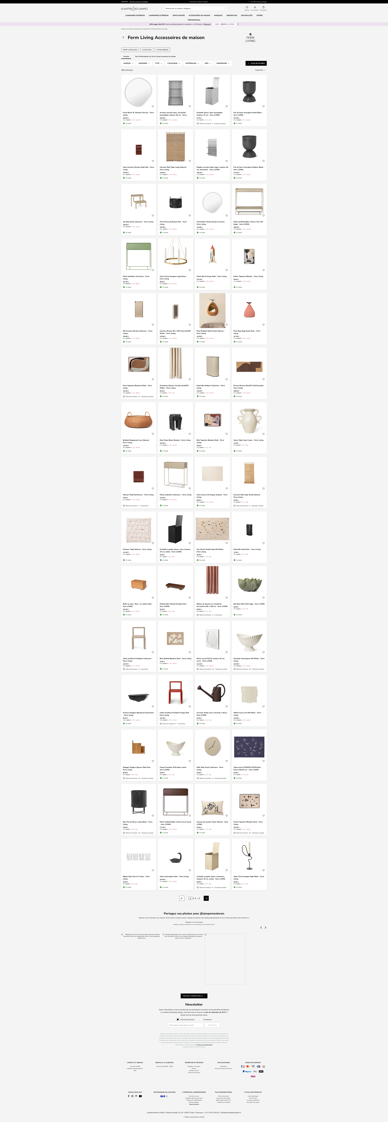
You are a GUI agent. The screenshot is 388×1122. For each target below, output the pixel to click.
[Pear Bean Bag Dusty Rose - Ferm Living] (249, 319)
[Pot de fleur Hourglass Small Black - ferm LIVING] (249, 100)
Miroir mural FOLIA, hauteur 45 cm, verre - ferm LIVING (211, 659)
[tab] (128, 63)
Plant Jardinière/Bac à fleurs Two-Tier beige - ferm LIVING (248, 223)
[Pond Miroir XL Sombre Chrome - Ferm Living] (138, 100)
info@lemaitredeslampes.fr (135, 1068)
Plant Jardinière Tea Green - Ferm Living (136, 277)
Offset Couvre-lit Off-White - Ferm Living (247, 714)
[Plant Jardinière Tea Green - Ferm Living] (138, 264)
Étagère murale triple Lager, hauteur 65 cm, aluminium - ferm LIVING (212, 168)
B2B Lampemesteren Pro (223, 1100)
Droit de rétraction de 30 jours (223, 1068)
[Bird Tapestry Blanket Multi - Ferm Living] (212, 428)
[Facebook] (128, 1096)
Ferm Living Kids (130, 50)
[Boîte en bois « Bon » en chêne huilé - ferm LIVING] (138, 592)
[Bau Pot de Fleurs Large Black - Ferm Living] (138, 809)
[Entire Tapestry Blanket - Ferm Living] (249, 264)
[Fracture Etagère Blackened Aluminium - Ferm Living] (138, 700)
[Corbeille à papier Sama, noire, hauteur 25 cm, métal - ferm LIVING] (175, 537)
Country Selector (194, 1104)
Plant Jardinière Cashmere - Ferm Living (175, 495)
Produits (126, 56)
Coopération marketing (223, 1102)
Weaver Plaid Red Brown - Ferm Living (138, 495)
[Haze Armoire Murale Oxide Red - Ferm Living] (138, 155)
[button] (153, 106)
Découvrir (207, 24)
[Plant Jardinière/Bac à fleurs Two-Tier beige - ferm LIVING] (249, 209)
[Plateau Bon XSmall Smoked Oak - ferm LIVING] (175, 592)
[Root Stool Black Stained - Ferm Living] (175, 428)
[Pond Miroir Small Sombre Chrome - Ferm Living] (212, 209)
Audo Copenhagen (253, 1096)
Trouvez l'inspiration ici (193, 996)
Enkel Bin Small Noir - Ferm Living (247, 549)
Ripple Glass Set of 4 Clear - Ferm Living (136, 877)
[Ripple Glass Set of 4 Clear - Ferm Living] (138, 864)
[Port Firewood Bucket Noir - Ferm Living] (175, 209)
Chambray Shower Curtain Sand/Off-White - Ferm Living (174, 386)
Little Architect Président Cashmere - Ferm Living (137, 659)
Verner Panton (253, 1098)
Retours (194, 1068)
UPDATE (224, 24)
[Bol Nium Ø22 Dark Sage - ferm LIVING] (249, 592)
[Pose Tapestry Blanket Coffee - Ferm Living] (138, 373)
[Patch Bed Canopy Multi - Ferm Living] (212, 264)
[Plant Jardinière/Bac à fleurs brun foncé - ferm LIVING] (175, 809)
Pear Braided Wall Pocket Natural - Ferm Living (211, 332)
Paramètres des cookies (223, 1098)
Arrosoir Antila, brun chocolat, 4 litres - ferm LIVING (212, 714)
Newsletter (223, 1066)
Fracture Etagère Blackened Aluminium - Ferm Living (138, 714)
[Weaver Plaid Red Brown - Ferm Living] (138, 482)
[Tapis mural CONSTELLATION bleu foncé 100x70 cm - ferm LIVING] (249, 755)
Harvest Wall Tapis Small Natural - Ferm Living (247, 496)
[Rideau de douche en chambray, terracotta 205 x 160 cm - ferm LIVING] (212, 592)
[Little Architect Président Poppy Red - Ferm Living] (175, 700)
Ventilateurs (178, 15)
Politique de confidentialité (204, 1044)
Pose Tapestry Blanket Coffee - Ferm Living (137, 386)
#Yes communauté (223, 1096)
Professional (194, 20)
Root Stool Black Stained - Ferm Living (175, 440)
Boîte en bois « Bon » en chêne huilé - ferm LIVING (138, 605)
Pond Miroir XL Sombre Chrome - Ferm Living (138, 113)
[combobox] (196, 8)
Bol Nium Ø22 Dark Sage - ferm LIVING (249, 604)
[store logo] (134, 8)
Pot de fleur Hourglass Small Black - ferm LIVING (248, 113)
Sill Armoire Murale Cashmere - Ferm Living (137, 332)
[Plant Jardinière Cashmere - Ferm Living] (175, 482)
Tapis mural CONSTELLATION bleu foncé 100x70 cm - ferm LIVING (247, 768)
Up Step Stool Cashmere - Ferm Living (138, 222)
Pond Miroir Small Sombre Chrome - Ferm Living (211, 223)
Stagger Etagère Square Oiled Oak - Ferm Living (137, 768)
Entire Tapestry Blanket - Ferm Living (248, 276)
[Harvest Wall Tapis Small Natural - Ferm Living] (249, 482)
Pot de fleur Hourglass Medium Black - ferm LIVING (249, 168)
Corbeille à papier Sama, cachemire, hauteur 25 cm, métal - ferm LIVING (211, 877)
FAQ (135, 1070)
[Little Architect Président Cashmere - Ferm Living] (138, 646)
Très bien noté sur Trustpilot (138, 2)
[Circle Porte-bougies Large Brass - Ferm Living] (175, 264)
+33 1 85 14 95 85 (135, 1066)
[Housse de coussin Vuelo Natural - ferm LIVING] (212, 809)
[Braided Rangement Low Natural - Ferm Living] (138, 428)
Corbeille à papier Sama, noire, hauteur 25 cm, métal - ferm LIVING (175, 550)
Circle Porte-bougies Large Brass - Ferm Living (173, 277)
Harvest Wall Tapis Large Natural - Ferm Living (173, 168)
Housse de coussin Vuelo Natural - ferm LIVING (212, 823)
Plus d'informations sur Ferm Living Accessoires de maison (155, 56)
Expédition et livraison (194, 1066)
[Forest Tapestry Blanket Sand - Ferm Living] (249, 809)
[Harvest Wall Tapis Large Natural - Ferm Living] (175, 155)
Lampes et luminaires (127, 29)
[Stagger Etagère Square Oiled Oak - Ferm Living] (138, 755)
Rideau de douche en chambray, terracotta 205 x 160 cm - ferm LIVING (212, 605)
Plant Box (147, 50)
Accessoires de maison (253, 1102)
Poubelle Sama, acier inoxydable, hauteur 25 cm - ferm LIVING (210, 113)
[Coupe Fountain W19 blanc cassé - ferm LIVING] (175, 755)
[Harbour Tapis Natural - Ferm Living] (138, 537)
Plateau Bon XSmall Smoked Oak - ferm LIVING (173, 605)
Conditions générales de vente (194, 1098)
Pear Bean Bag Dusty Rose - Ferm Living (247, 332)
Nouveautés (246, 15)
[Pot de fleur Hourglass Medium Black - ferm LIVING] (249, 155)
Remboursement (194, 1070)
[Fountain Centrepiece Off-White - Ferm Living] (249, 646)
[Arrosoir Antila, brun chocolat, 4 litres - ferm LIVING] (212, 700)
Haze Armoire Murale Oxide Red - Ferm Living (138, 168)
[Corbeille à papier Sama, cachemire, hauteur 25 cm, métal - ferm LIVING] (212, 864)
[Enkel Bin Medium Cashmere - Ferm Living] (212, 373)
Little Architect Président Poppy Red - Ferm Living (175, 714)
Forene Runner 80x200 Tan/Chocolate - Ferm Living (249, 386)
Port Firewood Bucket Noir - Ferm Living (173, 223)
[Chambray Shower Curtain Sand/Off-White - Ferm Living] (175, 373)
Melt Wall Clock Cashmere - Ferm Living (210, 768)
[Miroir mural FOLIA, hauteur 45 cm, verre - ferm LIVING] (212, 646)
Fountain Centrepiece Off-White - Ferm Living (249, 659)
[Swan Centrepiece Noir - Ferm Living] (175, 864)
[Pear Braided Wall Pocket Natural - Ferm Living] (212, 319)
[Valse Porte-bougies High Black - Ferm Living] (249, 864)
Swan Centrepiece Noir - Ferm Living (174, 876)
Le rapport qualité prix (253, 1100)
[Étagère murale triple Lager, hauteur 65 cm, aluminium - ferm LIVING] (212, 155)
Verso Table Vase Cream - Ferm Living (248, 440)
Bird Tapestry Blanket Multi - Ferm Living (210, 441)
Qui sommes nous (194, 1096)
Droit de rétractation (194, 1072)
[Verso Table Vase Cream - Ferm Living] (249, 428)
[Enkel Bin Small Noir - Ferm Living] (249, 537)
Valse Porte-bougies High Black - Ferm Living (249, 877)
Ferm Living (143, 29)
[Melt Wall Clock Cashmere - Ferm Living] (212, 755)
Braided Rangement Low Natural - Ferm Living (136, 441)
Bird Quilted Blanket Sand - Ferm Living (175, 658)
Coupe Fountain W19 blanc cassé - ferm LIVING (173, 768)
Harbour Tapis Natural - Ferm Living (137, 549)
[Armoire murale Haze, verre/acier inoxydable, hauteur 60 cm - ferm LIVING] (175, 100)
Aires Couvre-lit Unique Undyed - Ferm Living (212, 496)
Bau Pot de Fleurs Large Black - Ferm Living (137, 823)
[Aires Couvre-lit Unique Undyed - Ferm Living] (212, 482)
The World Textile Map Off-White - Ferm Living (210, 550)
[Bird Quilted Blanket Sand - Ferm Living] (175, 646)
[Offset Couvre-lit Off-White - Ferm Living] (249, 700)
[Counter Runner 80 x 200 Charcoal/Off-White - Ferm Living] (175, 319)
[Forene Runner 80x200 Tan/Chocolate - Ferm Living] (249, 373)
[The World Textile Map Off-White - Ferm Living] (212, 537)
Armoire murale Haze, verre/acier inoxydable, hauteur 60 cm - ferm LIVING (173, 113)
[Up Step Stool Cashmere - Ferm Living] (138, 209)
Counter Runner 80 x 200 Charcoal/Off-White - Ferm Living (175, 332)
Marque (137, 29)
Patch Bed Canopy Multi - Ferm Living (212, 276)
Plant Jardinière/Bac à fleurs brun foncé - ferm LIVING (175, 823)
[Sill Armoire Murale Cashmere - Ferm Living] (138, 319)
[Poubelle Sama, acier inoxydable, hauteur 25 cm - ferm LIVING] (212, 100)
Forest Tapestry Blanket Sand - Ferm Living (248, 823)
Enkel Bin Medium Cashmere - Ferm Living (211, 386)
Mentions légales (194, 1102)
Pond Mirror (162, 50)
